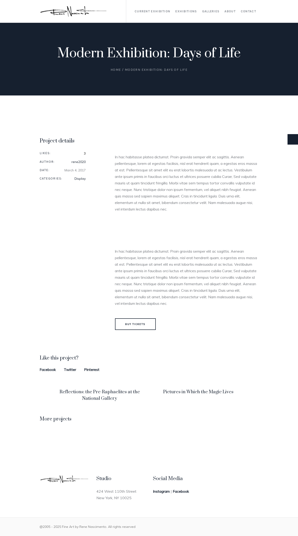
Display (80, 178)
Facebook (48, 369)
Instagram (161, 491)
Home (116, 70)
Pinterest (91, 369)
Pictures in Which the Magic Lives (198, 392)
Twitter (70, 369)
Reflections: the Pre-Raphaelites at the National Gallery (100, 395)
